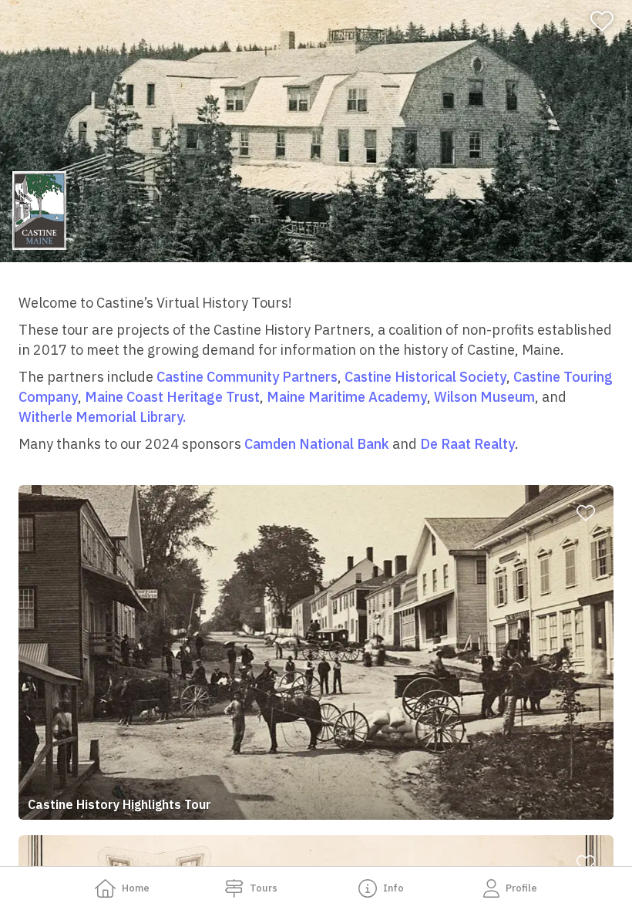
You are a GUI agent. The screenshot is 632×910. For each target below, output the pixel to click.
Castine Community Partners (247, 377)
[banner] (316, 131)
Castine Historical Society (425, 377)
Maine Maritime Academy (347, 397)
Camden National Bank (316, 444)
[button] (316, 652)
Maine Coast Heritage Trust (172, 397)
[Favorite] (608, 21)
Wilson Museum (484, 397)
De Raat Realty (467, 444)
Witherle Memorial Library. (102, 417)
